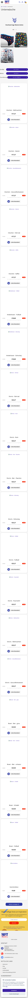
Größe (2, 69)
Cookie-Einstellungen (14, 993)
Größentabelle (6, 970)
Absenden (14, 923)
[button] (22, 2)
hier (7, 986)
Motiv (2, 73)
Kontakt (4, 968)
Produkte (5, 6)
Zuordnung (3, 77)
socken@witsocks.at (8, 957)
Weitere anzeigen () (14, 904)
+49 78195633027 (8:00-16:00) (11, 953)
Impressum (5, 964)
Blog (4, 966)
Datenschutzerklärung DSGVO (9, 972)
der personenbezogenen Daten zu (14, 928)
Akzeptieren (14, 990)
